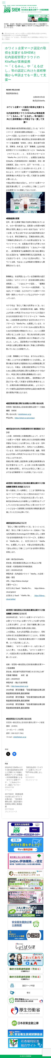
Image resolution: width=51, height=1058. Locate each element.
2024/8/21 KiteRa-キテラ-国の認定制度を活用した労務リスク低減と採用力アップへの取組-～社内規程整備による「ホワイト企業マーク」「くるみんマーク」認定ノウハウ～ (14, 776)
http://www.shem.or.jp (19, 686)
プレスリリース (9, 33)
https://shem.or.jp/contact (25, 418)
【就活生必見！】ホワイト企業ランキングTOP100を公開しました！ (34, 771)
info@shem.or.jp (24, 414)
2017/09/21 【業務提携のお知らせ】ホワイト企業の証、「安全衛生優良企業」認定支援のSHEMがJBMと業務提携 (14, 800)
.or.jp (19, 737)
